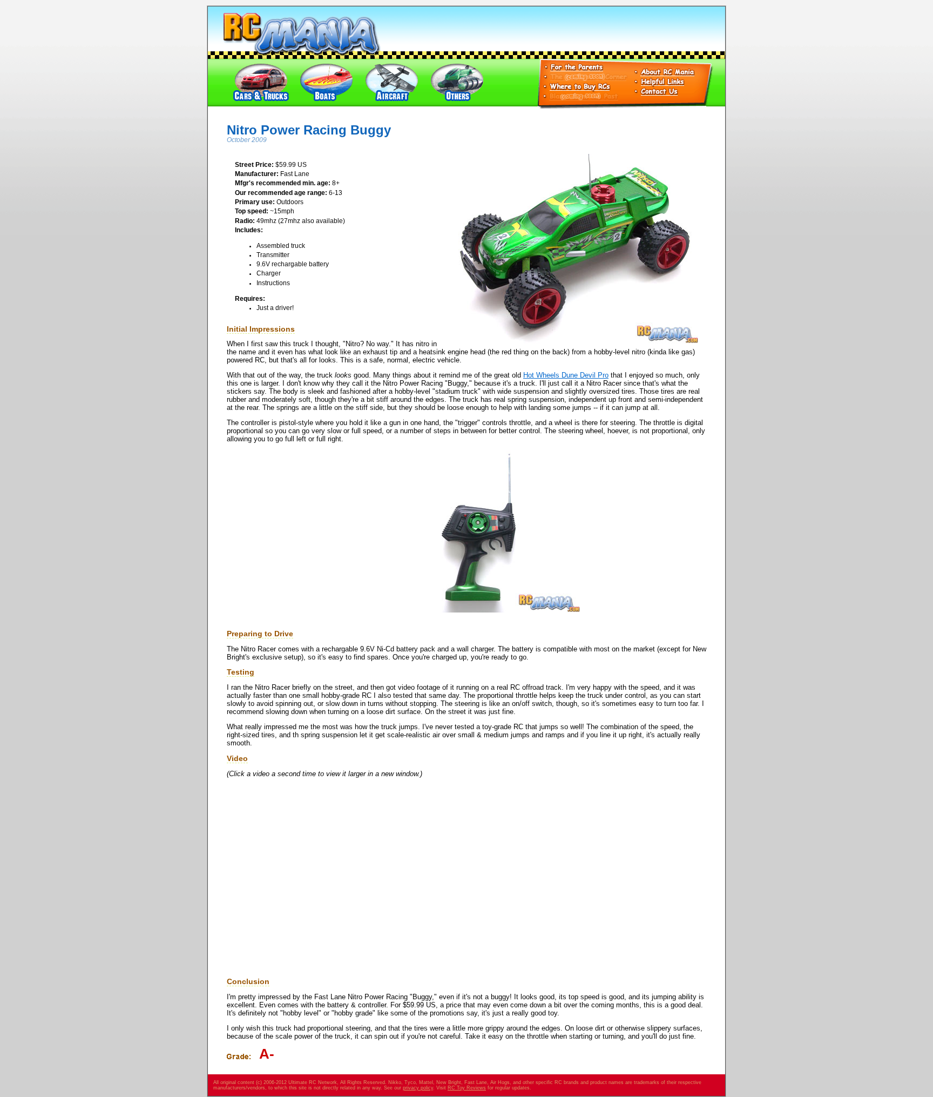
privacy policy (418, 1088)
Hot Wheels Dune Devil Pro (566, 375)
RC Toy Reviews (467, 1088)
